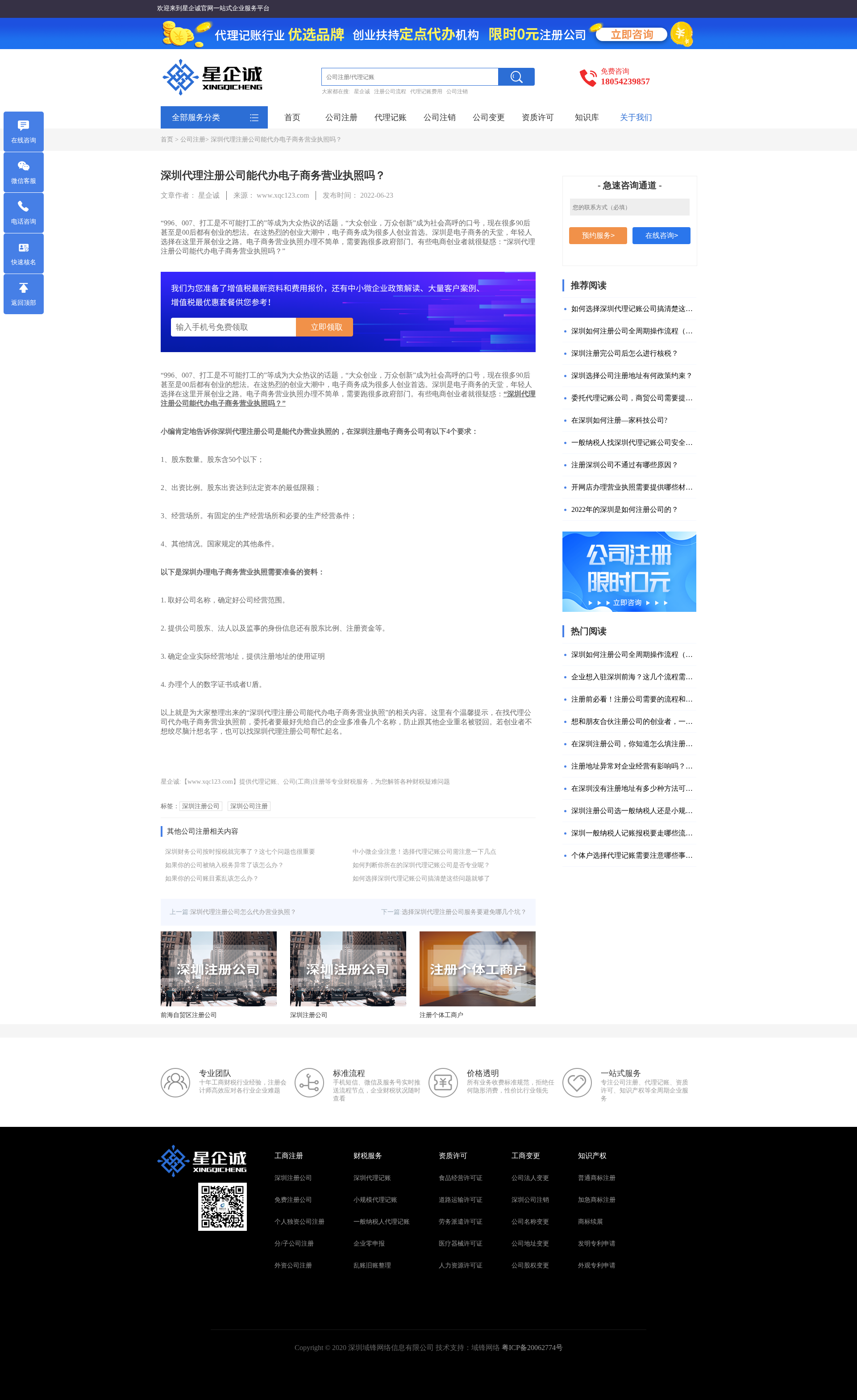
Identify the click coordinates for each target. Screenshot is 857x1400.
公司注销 (440, 117)
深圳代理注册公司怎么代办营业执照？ (243, 912)
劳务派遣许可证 (461, 1221)
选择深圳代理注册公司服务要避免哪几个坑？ (464, 912)
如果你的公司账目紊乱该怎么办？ (212, 878)
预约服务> (598, 235)
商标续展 (590, 1221)
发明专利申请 (597, 1243)
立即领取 (327, 327)
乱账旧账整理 (372, 1265)
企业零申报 (369, 1243)
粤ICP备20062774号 (532, 1347)
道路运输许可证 (461, 1199)
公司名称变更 (530, 1221)
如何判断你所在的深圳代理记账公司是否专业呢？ (421, 865)
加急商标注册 (597, 1199)
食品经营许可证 (461, 1178)
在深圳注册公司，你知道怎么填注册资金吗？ (633, 744)
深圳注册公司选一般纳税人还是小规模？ (633, 810)
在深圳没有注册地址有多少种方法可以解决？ (633, 788)
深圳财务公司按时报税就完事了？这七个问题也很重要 (240, 851)
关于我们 (636, 117)
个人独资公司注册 (299, 1221)
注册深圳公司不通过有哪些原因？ (624, 465)
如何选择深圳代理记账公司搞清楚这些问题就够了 (421, 878)
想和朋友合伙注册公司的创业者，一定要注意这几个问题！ (633, 721)
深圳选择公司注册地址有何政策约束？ (632, 375)
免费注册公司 (293, 1199)
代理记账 (390, 117)
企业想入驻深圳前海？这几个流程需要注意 (633, 677)
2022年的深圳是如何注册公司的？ (624, 509)
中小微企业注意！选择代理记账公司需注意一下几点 (424, 851)
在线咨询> (661, 235)
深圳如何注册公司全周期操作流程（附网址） (633, 331)
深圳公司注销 (530, 1199)
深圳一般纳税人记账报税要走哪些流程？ (633, 833)
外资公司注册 (293, 1265)
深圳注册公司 (293, 1178)
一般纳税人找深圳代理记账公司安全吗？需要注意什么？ (633, 442)
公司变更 (489, 117)
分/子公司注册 (294, 1243)
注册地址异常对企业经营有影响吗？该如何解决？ (633, 766)
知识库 (587, 117)
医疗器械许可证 (461, 1243)
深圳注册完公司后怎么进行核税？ (624, 353)
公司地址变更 (530, 1243)
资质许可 (538, 117)
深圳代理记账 (372, 1178)
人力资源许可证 (461, 1265)
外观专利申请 (597, 1265)
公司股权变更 (530, 1265)
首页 (292, 117)
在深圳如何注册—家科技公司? (619, 420)
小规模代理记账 (375, 1199)
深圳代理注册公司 (282, 731)
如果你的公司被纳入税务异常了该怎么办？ (224, 865)
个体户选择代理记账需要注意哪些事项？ (633, 855)
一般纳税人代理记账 (382, 1221)
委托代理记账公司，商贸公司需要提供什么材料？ (633, 398)
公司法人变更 (530, 1178)
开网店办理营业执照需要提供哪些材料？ (633, 487)
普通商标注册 (597, 1178)
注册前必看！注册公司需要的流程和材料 (633, 699)
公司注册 (341, 117)
